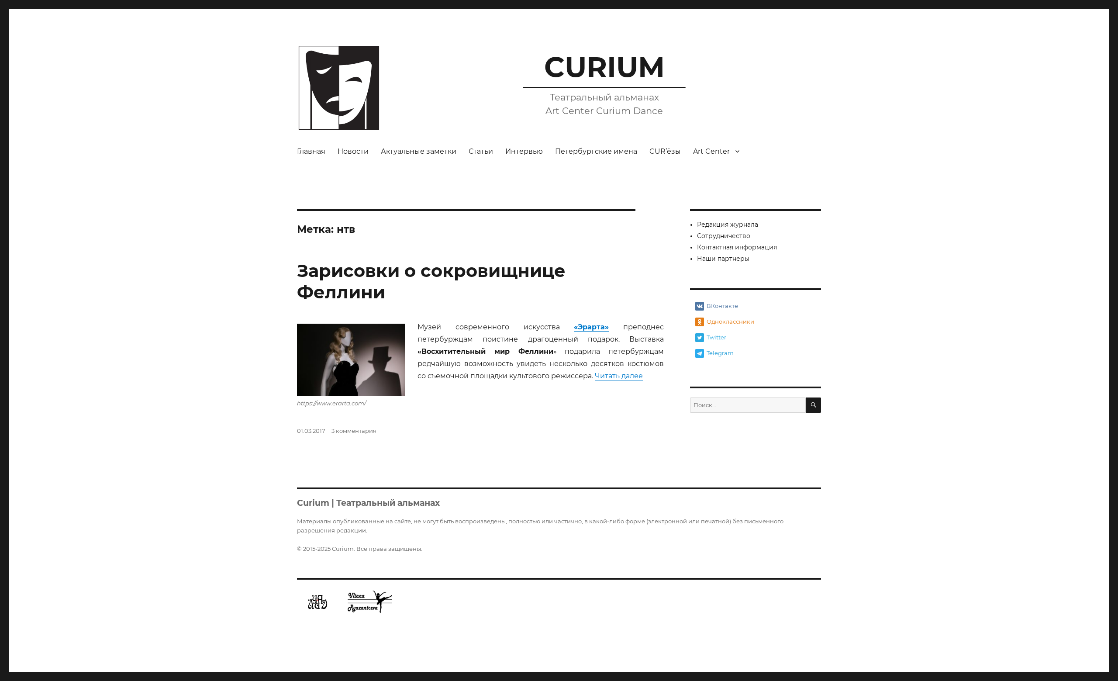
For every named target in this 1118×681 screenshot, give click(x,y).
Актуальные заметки (418, 151)
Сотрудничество (723, 235)
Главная (311, 151)
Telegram (720, 352)
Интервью (524, 151)
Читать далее (619, 376)
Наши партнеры (723, 258)
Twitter (716, 337)
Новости (353, 151)
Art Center (711, 151)
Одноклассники (730, 321)
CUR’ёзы (665, 151)
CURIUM (604, 67)
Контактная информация (737, 247)
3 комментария (353, 430)
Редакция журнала (727, 224)
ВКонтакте (722, 305)
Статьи (481, 151)
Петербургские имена (596, 151)
